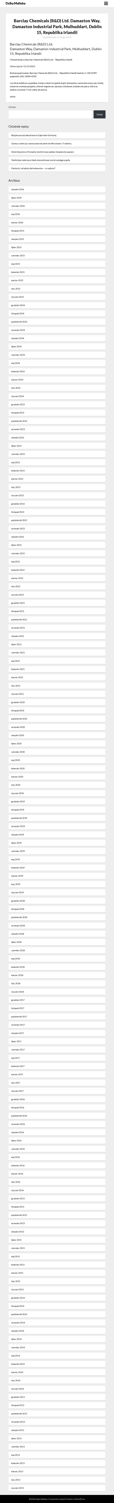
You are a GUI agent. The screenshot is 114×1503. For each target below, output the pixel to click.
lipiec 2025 (16, 247)
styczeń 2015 (17, 1289)
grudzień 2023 (18, 404)
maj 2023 (15, 462)
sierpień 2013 (17, 1430)
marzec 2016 (17, 1173)
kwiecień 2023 (18, 470)
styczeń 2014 (17, 1389)
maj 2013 (15, 1455)
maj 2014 (15, 1355)
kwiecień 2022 (18, 570)
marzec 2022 (17, 578)
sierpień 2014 (17, 1331)
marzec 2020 (17, 776)
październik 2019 (19, 818)
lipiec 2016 (16, 1140)
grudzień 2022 (18, 503)
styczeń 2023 (17, 495)
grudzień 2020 (18, 702)
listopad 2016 (17, 1107)
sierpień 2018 (17, 934)
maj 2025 (15, 264)
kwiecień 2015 (18, 1264)
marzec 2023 (17, 479)
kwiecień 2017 (18, 1066)
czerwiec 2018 (18, 950)
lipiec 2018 (16, 942)
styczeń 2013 (17, 1488)
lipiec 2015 (16, 1240)
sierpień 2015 (17, 1231)
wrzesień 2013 (18, 1422)
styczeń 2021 (17, 694)
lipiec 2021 (16, 644)
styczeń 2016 (17, 1190)
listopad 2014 (17, 1306)
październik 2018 (19, 917)
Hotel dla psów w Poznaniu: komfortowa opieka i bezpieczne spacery (42, 152)
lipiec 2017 (16, 1041)
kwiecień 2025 (18, 272)
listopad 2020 (17, 710)
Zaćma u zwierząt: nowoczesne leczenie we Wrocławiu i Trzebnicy (41, 143)
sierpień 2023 (17, 437)
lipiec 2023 (16, 446)
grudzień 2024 (18, 305)
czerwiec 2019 (18, 851)
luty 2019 (15, 884)
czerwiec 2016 (18, 1149)
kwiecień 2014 (18, 1364)
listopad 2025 (17, 230)
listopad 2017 (17, 1008)
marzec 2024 (17, 379)
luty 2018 (15, 983)
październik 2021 (19, 619)
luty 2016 (15, 1182)
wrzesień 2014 (18, 1322)
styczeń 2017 (17, 1091)
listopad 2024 (17, 313)
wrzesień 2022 (18, 528)
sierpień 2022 (17, 537)
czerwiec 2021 (18, 652)
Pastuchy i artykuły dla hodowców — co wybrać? (33, 168)
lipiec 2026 (16, 197)
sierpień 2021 (17, 636)
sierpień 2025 (17, 239)
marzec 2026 (17, 222)
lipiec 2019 (16, 843)
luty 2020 (15, 785)
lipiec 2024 (16, 346)
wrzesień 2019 (18, 826)
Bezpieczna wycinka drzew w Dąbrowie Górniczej (33, 135)
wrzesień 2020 (18, 727)
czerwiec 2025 (18, 255)
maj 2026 (15, 214)
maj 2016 (15, 1157)
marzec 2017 (17, 1074)
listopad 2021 (17, 611)
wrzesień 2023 (18, 429)
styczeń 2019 (17, 892)
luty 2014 (15, 1380)
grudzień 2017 (18, 1000)
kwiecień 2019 (18, 867)
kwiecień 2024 (18, 371)
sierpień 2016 (17, 1132)
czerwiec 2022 (18, 553)
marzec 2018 (17, 975)
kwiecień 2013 (18, 1463)
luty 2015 (15, 1281)
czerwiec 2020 (18, 752)
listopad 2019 (17, 809)
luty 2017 (15, 1082)
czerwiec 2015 (18, 1248)
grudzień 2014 (18, 1298)
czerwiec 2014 (18, 1347)
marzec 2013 (17, 1471)
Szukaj (12, 107)
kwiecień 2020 (18, 768)
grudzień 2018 (18, 901)
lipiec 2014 (16, 1339)
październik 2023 (19, 421)
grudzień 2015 (18, 1198)
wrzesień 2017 (18, 1024)
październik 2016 (19, 1115)
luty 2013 (15, 1479)
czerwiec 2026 (18, 206)
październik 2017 (19, 1016)
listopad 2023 (17, 412)
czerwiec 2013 (18, 1446)
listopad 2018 (17, 909)
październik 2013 (19, 1413)
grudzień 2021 (18, 603)
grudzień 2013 (18, 1397)
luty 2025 (15, 288)
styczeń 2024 (17, 396)
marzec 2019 (17, 876)
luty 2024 (15, 388)
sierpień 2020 (17, 735)
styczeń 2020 (17, 793)
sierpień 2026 (17, 189)
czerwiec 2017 (18, 1049)
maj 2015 (15, 1256)
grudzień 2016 (18, 1099)
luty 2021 (15, 685)
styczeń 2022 (17, 594)
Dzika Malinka (15, 3)
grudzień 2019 (18, 801)
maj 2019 (15, 859)
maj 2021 (15, 661)
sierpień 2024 (17, 338)
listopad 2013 (17, 1405)
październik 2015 (19, 1215)
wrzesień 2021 (18, 627)
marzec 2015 (17, 1273)
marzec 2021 (17, 677)
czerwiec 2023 (18, 454)
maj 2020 (15, 760)
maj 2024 (15, 363)
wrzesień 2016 (18, 1124)
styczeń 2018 (17, 991)
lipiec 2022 (16, 545)
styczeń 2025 (17, 297)
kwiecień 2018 (18, 967)
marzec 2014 (17, 1372)
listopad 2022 (17, 512)
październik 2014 (19, 1314)
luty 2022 (15, 586)
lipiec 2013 (16, 1438)
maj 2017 (15, 1058)
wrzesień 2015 (18, 1223)
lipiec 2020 (16, 743)
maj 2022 (15, 561)
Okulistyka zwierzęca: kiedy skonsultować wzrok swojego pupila (40, 160)
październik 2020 (19, 718)
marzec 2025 (17, 280)
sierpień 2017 (17, 1033)
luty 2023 (15, 487)
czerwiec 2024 (18, 355)
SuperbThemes (66, 1499)
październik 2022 (19, 520)
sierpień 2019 (17, 834)
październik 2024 (19, 321)
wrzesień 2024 (18, 330)
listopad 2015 (17, 1206)
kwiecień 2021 (18, 669)
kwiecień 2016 (18, 1165)
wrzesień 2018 (18, 925)
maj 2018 (15, 958)
